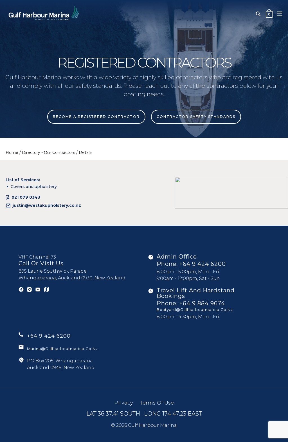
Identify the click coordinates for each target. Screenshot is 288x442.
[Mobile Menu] (279, 14)
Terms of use (157, 403)
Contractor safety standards (196, 117)
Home (12, 152)
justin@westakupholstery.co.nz (47, 205)
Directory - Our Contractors (48, 152)
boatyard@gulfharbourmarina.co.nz (195, 309)
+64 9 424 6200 (202, 264)
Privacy (123, 403)
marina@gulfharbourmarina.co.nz (62, 348)
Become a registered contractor (96, 117)
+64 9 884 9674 (202, 303)
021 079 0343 (26, 197)
